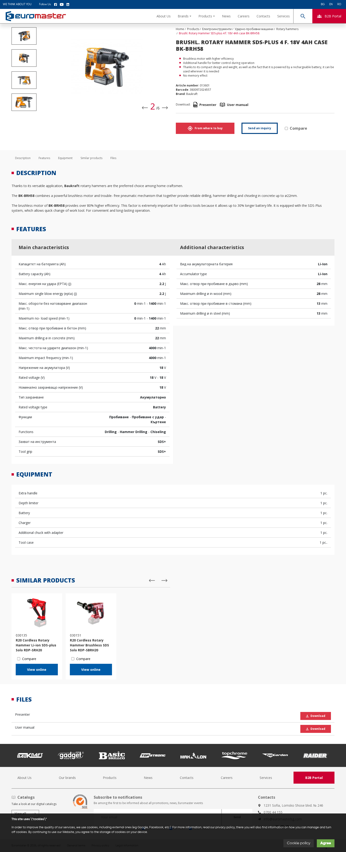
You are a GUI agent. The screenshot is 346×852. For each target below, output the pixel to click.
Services (283, 16)
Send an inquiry (259, 128)
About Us (164, 16)
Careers (243, 16)
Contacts (263, 16)
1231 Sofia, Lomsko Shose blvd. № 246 (293, 805)
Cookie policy (298, 843)
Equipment (65, 158)
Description (23, 158)
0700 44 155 (273, 812)
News (226, 16)
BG (323, 4)
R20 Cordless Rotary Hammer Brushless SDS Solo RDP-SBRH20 (89, 645)
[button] (184, 16)
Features (44, 158)
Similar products (91, 158)
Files (113, 158)
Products (110, 777)
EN (331, 4)
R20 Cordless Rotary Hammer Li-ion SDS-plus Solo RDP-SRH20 (36, 645)
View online (36, 669)
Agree (325, 843)
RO (339, 4)
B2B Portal (314, 777)
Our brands (67, 777)
